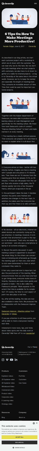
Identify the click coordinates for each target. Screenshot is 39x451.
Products (5, 371)
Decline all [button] (19, 442)
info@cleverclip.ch (24, 354)
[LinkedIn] (16, 358)
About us (22, 417)
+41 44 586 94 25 (7, 354)
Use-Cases (22, 383)
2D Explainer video (8, 379)
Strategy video (7, 404)
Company (22, 412)
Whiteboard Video (8, 386)
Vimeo (14, 314)
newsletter (30, 333)
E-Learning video (7, 400)
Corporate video (7, 397)
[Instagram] (4, 358)
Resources (6, 412)
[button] (19, 448)
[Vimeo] (8, 358)
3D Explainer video (8, 383)
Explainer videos (7, 376)
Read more (18, 433)
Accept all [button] (19, 437)
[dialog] (19, 436)
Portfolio (22, 376)
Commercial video (8, 390)
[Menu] (35, 3)
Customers (23, 371)
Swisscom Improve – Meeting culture (16, 311)
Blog (3, 417)
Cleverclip (5, 314)
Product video (7, 393)
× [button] (36, 423)
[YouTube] (12, 358)
